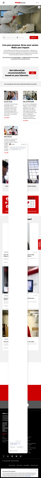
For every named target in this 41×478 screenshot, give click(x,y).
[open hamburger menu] (3, 2)
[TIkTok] (20, 456)
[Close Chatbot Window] (25, 144)
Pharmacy (28, 440)
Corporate (28, 446)
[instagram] (12, 456)
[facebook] (3, 456)
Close (36, 470)
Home (3, 436)
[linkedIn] (8, 456)
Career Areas (29, 436)
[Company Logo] (20, 2)
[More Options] (10, 450)
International (29, 452)
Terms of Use (19, 465)
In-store (28, 438)
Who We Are (4, 441)
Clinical (28, 441)
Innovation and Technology (31, 447)
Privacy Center (12, 465)
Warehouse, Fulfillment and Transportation (31, 444)
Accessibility (26, 465)
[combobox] (9, 37)
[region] (18, 297)
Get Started (32, 73)
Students (28, 451)
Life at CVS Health (5, 440)
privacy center (15, 148)
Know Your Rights (4, 434)
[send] (25, 450)
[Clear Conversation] (22, 144)
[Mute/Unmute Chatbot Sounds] (24, 144)
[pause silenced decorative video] (39, 7)
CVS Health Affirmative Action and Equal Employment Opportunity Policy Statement (5, 427)
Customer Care (29, 449)
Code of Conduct (34, 465)
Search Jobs (4, 438)
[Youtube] (16, 456)
